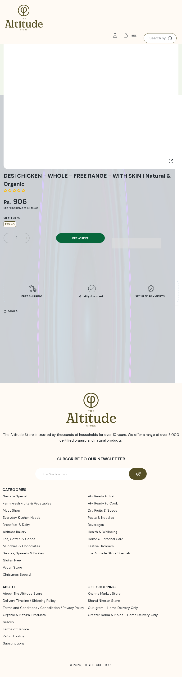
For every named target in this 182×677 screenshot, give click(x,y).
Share (13, 311)
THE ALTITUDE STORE (97, 665)
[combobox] (160, 38)
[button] (15, 190)
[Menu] (134, 35)
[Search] (170, 38)
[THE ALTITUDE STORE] (24, 18)
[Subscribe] (138, 474)
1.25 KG (10, 224)
